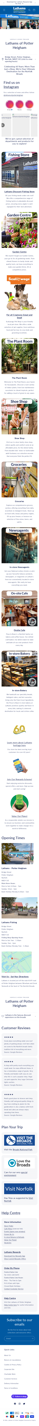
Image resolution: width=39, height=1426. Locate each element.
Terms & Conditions (11, 1388)
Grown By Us (9, 1234)
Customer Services (10, 1379)
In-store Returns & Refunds (14, 1237)
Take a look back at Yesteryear (18, 722)
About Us (7, 1355)
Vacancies (7, 1243)
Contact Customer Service (13, 1289)
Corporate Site (9, 1369)
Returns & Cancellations (12, 1360)
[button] (4, 10)
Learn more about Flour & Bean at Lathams (18, 592)
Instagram (11, 87)
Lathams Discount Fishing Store (18, 153)
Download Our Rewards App (14, 1256)
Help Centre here (10, 1305)
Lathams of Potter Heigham (16, 1420)
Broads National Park (22, 1149)
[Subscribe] (32, 1338)
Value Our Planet (19, 816)
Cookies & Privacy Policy (12, 1365)
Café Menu (8, 1229)
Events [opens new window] (14, 1231)
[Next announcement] (35, 3)
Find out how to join (18, 759)
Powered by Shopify (30, 1420)
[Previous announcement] (4, 3)
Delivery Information (11, 1383)
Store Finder (8, 1226)
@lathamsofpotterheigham (13, 95)
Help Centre (11, 1213)
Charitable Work (9, 1374)
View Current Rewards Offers (15, 1259)
